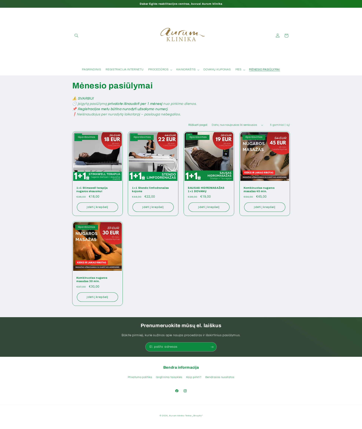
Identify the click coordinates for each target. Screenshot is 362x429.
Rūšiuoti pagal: (198, 125)
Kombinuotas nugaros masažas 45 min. (259, 189)
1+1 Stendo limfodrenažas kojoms (150, 189)
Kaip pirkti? (194, 377)
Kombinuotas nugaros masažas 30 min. (91, 279)
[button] (76, 35)
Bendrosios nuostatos (219, 377)
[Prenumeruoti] (212, 346)
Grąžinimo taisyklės (169, 377)
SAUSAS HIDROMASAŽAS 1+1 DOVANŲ (206, 189)
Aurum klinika (176, 416)
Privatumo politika (140, 377)
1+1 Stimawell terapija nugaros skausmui (92, 189)
